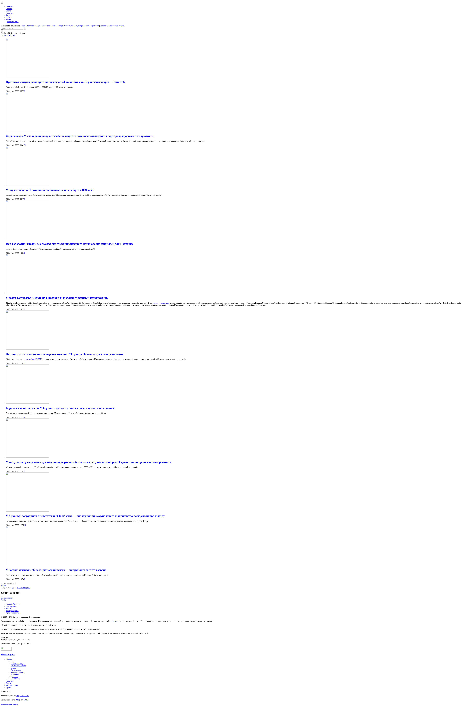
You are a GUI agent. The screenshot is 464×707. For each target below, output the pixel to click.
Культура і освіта (83, 26)
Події (23, 26)
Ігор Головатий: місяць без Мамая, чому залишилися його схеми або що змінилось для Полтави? (69, 243)
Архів (121, 26)
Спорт (60, 26)
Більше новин (6, 598)
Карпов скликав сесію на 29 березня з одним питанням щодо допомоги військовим (60, 408)
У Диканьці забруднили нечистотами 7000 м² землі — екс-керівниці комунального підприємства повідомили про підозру (85, 515)
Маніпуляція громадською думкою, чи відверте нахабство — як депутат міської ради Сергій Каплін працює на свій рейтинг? (88, 462)
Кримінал (95, 26)
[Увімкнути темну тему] (2, 2)
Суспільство (69, 26)
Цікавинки (113, 26)
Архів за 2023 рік (8, 35)
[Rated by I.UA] (6, 650)
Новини (9, 9)
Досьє (8, 17)
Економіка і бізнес (48, 26)
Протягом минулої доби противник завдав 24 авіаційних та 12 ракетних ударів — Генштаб (65, 81)
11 (25, 525)
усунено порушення (161, 303)
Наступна (26, 588)
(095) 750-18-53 (22, 700)
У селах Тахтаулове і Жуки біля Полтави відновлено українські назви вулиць (57, 297)
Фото (8, 15)
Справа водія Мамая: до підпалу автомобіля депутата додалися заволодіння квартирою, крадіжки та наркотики (79, 135)
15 (25, 417)
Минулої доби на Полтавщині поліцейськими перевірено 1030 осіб (49, 189)
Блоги (8, 11)
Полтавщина (8, 654)
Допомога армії (12, 22)
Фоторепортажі (12, 611)
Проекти (9, 13)
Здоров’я (103, 26)
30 (25, 363)
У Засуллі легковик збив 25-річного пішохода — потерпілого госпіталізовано (56, 569)
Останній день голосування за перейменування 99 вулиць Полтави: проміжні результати (64, 354)
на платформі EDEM (33, 359)
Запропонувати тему (9, 704)
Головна (9, 6)
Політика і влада (33, 26)
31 (25, 145)
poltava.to (114, 621)
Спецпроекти (11, 606)
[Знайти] (25, 28)
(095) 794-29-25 (22, 696)
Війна (8, 19)
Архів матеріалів (13, 613)
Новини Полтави (13, 604)
